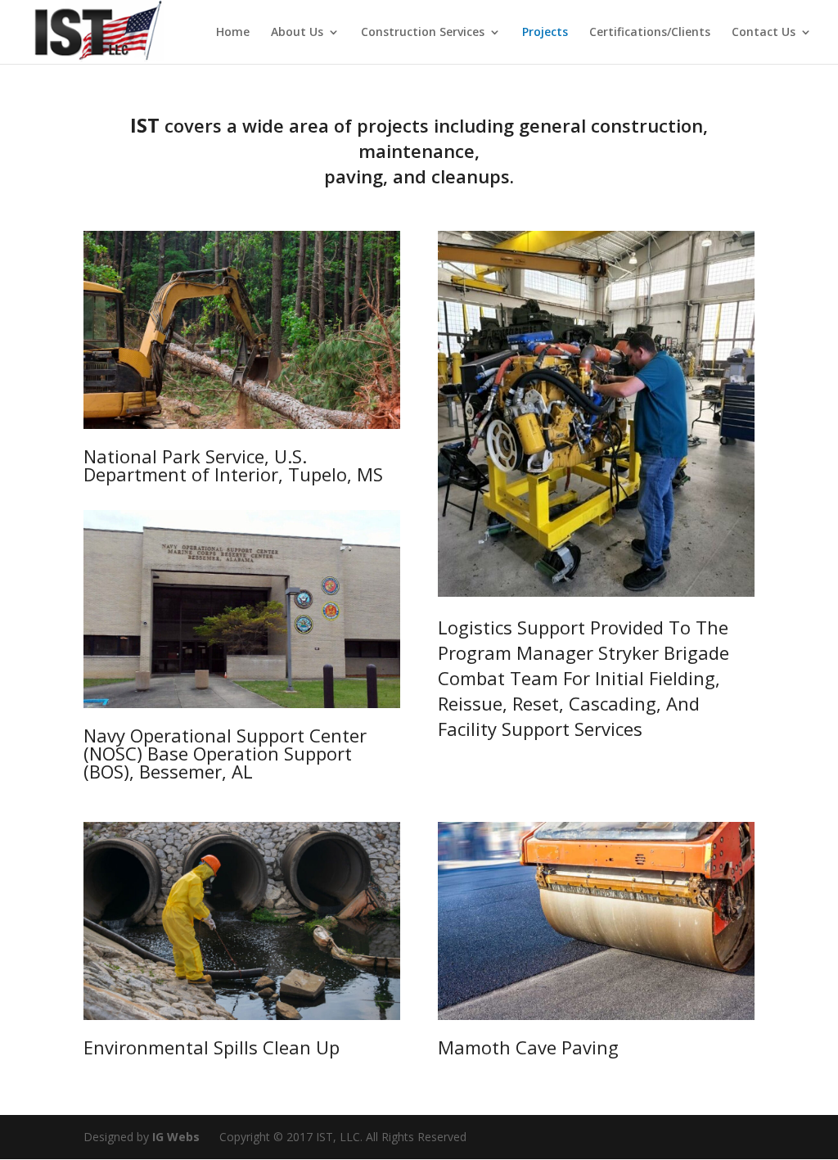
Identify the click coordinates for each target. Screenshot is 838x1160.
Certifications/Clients (649, 32)
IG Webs (176, 1136)
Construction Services (422, 32)
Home (233, 32)
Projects (545, 32)
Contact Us (763, 32)
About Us (297, 32)
